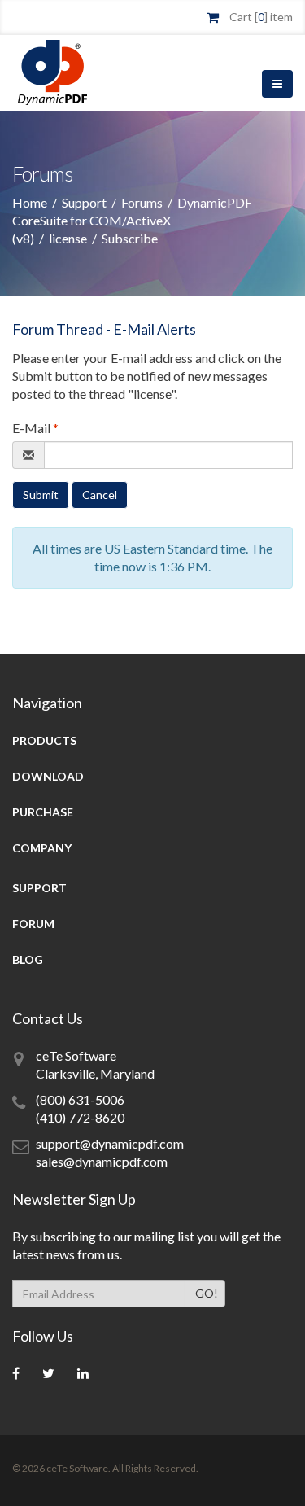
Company (42, 848)
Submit (41, 494)
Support (84, 202)
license (68, 238)
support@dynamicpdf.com (110, 1143)
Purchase (42, 812)
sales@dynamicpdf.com (102, 1161)
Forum (33, 923)
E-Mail (35, 428)
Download (48, 776)
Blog (27, 959)
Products (44, 740)
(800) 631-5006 (80, 1099)
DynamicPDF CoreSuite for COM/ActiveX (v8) (132, 220)
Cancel (99, 494)
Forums (142, 202)
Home (29, 202)
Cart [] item (261, 17)
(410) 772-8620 (80, 1117)
